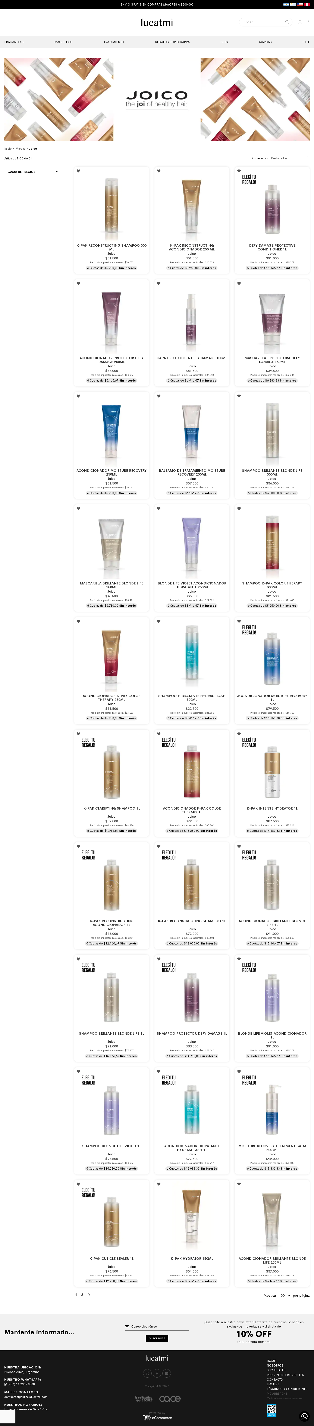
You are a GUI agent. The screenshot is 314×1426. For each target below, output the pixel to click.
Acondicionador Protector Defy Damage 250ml (111, 360)
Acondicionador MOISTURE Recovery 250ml (111, 472)
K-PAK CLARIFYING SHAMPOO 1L (111, 808)
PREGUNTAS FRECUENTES (285, 1375)
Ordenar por (260, 158)
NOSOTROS (275, 1365)
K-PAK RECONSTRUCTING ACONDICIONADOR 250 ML (192, 247)
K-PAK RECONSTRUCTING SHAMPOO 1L (192, 921)
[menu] (157, 42)
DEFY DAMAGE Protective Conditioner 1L (272, 247)
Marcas (20, 148)
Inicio (8, 148)
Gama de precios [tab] (21, 172)
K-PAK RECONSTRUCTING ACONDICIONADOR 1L (112, 923)
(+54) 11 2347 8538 (21, 1384)
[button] (78, 171)
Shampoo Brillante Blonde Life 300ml (272, 472)
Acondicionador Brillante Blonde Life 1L (272, 923)
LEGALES (273, 1384)
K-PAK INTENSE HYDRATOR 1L (272, 808)
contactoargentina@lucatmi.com (25, 1397)
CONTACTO (275, 1379)
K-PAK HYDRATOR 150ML (192, 1258)
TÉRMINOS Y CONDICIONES (287, 1389)
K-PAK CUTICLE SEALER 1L (112, 1258)
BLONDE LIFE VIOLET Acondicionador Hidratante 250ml (192, 585)
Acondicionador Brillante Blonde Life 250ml (272, 1260)
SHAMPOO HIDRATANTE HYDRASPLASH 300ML (192, 698)
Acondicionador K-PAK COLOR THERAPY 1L (192, 810)
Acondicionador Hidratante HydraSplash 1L (192, 1148)
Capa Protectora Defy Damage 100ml (192, 358)
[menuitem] (13, 42)
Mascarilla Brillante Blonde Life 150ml (111, 585)
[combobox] (265, 22)
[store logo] (157, 22)
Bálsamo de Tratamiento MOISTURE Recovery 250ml (192, 472)
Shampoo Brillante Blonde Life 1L (111, 1033)
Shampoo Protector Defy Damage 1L (192, 1033)
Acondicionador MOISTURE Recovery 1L (272, 698)
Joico (111, 253)
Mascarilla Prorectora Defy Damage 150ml (272, 360)
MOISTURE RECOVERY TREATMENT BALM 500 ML (272, 1148)
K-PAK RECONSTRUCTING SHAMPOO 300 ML (111, 247)
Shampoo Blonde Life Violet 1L (111, 1146)
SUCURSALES (276, 1370)
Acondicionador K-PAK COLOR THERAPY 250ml (112, 698)
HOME (271, 1361)
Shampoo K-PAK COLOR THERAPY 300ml (272, 585)
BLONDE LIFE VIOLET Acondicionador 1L (272, 1035)
